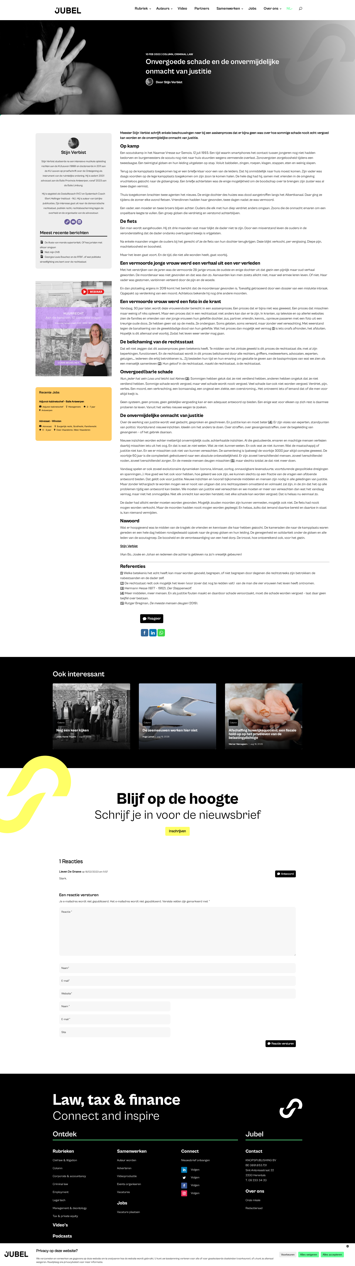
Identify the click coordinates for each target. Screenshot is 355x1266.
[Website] (67, 222)
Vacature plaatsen (128, 1212)
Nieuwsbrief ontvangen (195, 1160)
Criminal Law (183, 54)
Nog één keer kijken (91, 716)
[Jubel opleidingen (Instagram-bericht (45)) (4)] (74, 375)
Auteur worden (126, 1160)
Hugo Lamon (148, 737)
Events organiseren (129, 1184)
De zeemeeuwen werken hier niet (177, 716)
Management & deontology (70, 1208)
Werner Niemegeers (238, 744)
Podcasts (62, 1236)
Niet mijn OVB (52, 252)
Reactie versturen (282, 1043)
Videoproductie (127, 1176)
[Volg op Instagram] (184, 1193)
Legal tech (59, 1200)
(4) (270, 422)
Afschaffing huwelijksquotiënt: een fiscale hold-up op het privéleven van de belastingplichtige (263, 716)
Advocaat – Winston (50, 421)
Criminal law (60, 1184)
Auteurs (162, 9)
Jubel (58, 737)
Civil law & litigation (65, 1160)
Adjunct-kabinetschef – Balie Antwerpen (61, 401)
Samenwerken (228, 9)
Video (182, 9)
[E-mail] (73, 222)
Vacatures (123, 1192)
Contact (254, 1151)
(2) (159, 364)
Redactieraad (254, 1208)
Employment (61, 1192)
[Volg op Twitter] (184, 1178)
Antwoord (287, 873)
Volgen (195, 1169)
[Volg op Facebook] (184, 1186)
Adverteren (124, 1168)
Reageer (154, 618)
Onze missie (253, 1200)
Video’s (60, 1225)
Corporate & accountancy (69, 1176)
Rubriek (141, 9)
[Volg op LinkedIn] (184, 1170)
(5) (232, 461)
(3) (187, 379)
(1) (273, 328)
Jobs (252, 9)
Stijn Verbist (173, 82)
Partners (202, 9)
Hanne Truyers (69, 737)
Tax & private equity (65, 1216)
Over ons (271, 9)
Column (167, 54)
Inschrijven (177, 831)
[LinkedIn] (79, 222)
